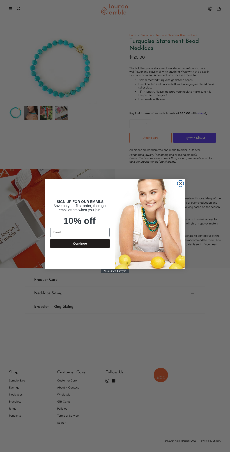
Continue (80, 243)
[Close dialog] (180, 183)
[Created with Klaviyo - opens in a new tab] (115, 271)
